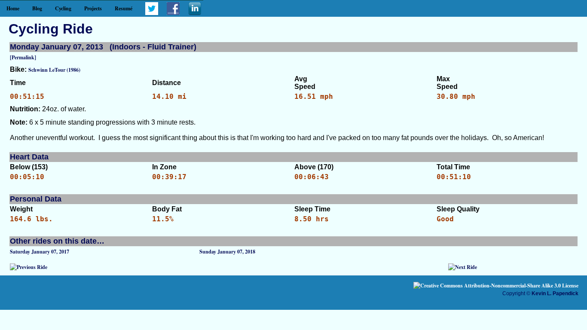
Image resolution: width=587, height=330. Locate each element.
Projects (93, 8)
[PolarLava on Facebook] (173, 13)
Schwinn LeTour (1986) (54, 69)
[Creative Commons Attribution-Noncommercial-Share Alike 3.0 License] (495, 285)
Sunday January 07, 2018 (227, 251)
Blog (37, 8)
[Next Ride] (462, 267)
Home (12, 8)
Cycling (63, 8)
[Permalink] (23, 57)
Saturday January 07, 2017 (39, 251)
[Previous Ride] (28, 267)
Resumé (123, 8)
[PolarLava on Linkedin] (195, 13)
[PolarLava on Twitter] (152, 13)
